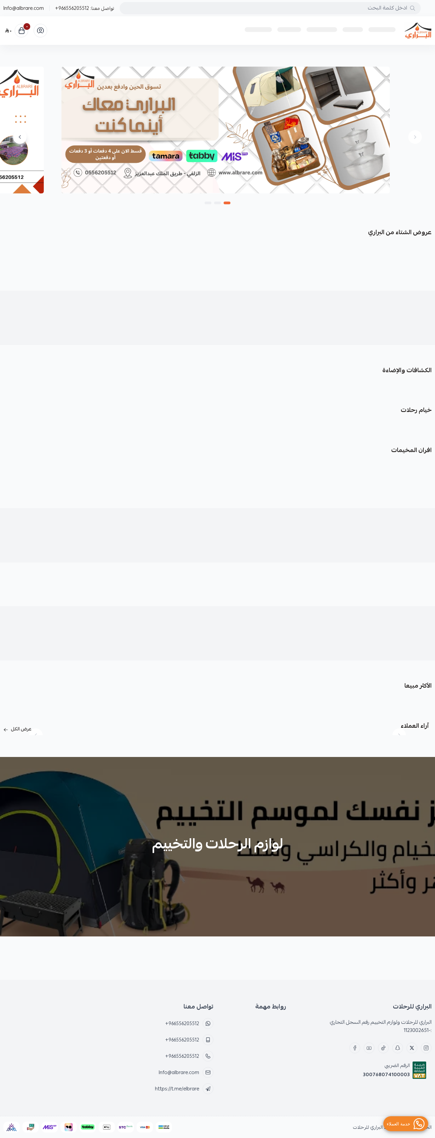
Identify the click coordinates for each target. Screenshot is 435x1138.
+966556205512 (72, 8)
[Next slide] (20, 137)
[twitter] (411, 1047)
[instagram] (426, 1047)
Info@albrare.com (23, 8)
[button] (227, 203)
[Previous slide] (415, 137)
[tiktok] (383, 1047)
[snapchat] (397, 1047)
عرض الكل (21, 728)
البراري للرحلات (368, 1127)
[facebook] (354, 1047)
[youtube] (369, 1047)
